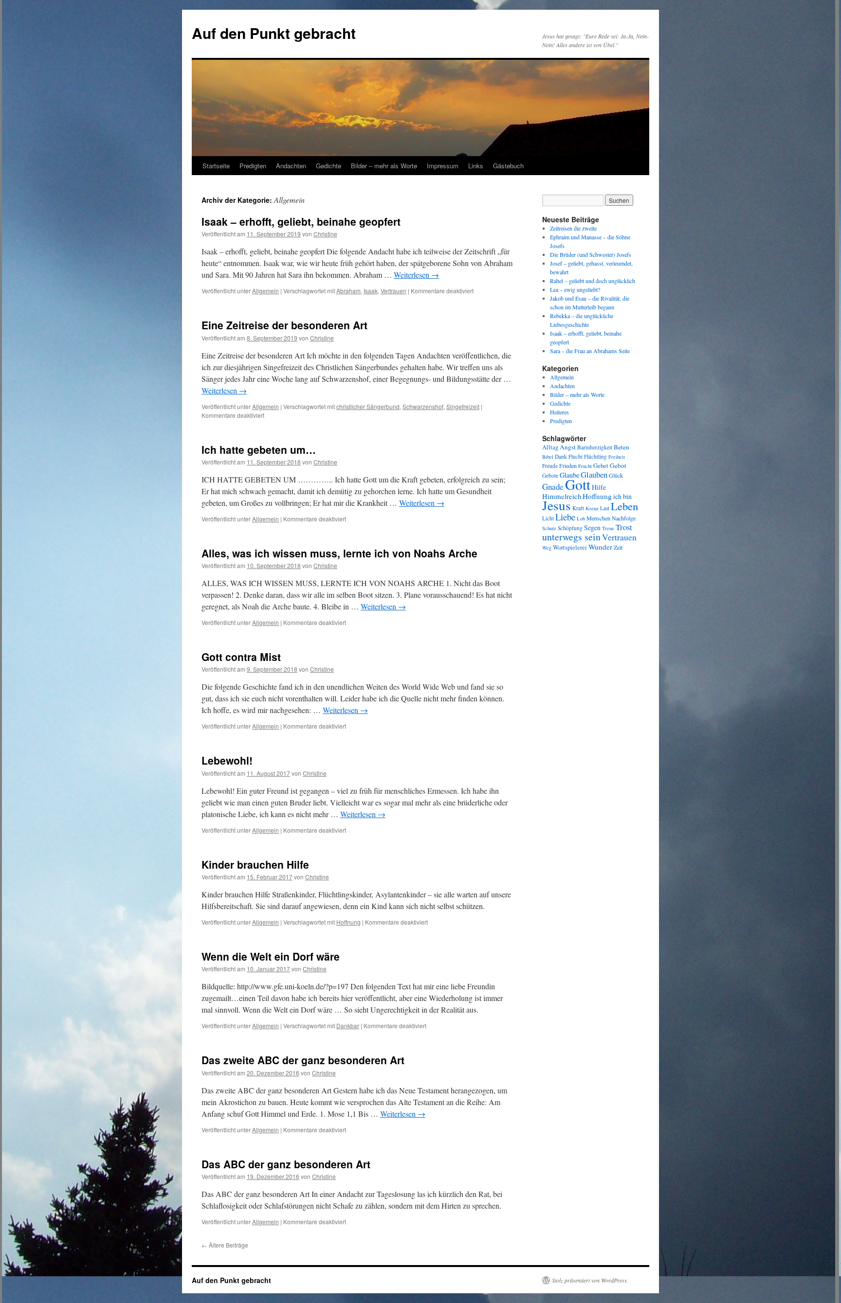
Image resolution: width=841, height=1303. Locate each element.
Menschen (598, 518)
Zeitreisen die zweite (573, 228)
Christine (325, 234)
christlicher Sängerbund (368, 406)
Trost (624, 527)
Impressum (442, 165)
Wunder (600, 547)
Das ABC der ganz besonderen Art (285, 1164)
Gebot (618, 465)
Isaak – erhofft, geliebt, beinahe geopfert (301, 221)
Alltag (550, 447)
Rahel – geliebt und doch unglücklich (592, 281)
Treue (608, 528)
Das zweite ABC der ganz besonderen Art (302, 1060)
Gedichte (328, 165)
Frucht (585, 466)
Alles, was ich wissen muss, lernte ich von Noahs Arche (339, 553)
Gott (577, 484)
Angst (568, 447)
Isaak (371, 290)
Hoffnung (348, 922)
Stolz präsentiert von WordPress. (590, 1280)
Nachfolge (624, 518)
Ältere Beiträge (224, 1245)
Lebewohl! (227, 760)
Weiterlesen (416, 274)
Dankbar (347, 1025)
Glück (616, 475)
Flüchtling (595, 456)
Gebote (550, 475)
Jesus (556, 505)
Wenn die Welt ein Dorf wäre (270, 956)
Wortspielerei (570, 547)
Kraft (578, 508)
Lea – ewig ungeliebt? (575, 289)
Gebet (600, 466)
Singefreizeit (462, 406)
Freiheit (616, 456)
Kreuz (592, 508)
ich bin (622, 496)
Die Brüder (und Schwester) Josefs (590, 254)
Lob (581, 518)
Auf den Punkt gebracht (274, 32)
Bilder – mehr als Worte (384, 165)
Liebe (565, 517)
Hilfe (599, 487)
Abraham (348, 290)
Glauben (594, 474)
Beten (621, 447)
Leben (624, 506)
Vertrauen (393, 290)
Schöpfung (570, 528)
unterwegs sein (571, 536)
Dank (561, 456)
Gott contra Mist (241, 656)
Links (475, 165)
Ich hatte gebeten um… (258, 449)
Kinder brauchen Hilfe (255, 864)
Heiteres (559, 412)
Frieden (568, 465)
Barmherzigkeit (594, 447)
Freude (550, 465)
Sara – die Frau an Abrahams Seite (590, 351)
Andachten (291, 165)
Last (604, 508)
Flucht (575, 456)
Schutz (549, 528)
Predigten (252, 165)
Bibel (547, 456)
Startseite (216, 165)
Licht (548, 518)
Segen (592, 527)
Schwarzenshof (422, 406)
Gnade (553, 486)
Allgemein (265, 290)
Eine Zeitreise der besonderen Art (284, 325)
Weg (546, 547)
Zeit (618, 547)
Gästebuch (508, 165)
